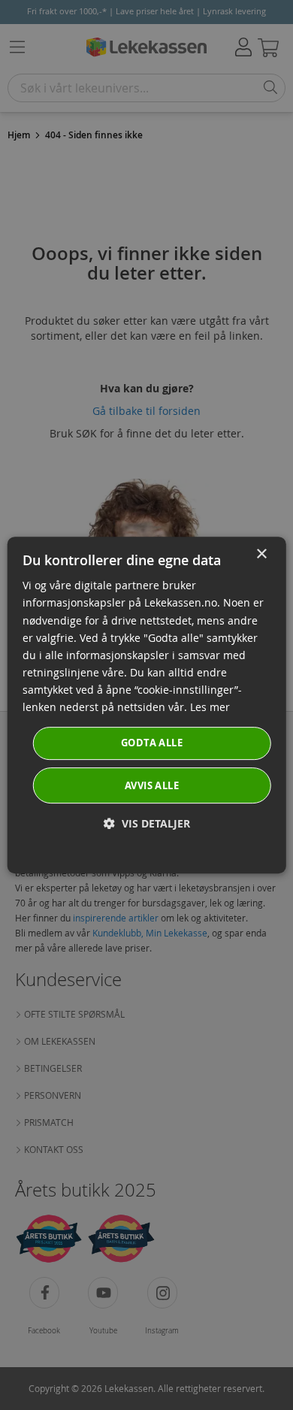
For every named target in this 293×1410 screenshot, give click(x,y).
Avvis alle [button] (152, 785)
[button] (147, 823)
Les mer (210, 707)
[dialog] (147, 705)
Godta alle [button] (152, 742)
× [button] (261, 554)
